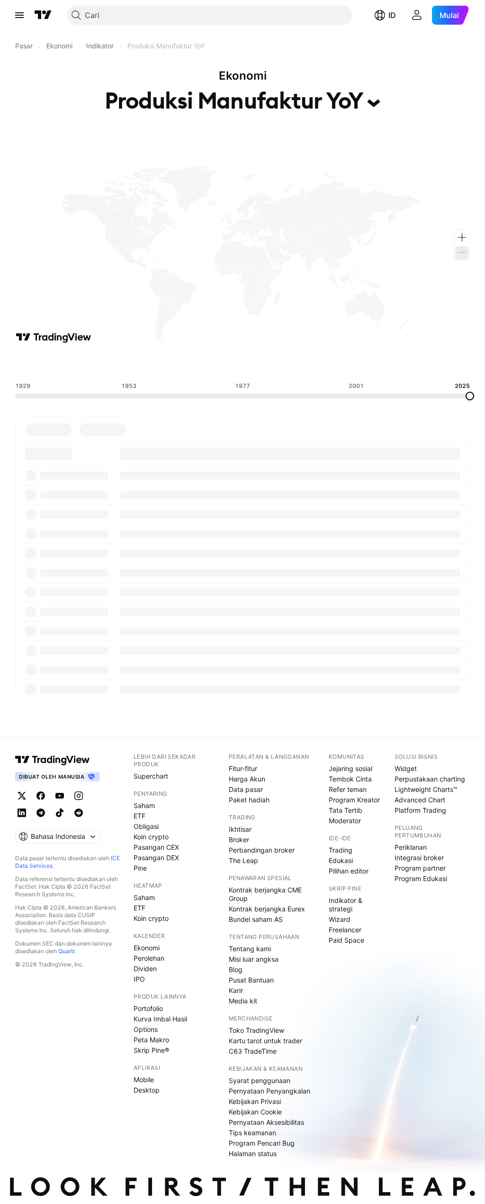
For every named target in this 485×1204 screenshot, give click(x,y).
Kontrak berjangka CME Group (265, 894)
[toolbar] (242, 363)
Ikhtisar (240, 829)
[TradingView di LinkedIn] (21, 812)
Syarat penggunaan (259, 1080)
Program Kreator (354, 800)
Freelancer (345, 930)
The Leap (243, 860)
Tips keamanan (252, 1133)
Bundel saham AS (256, 919)
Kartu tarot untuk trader (265, 1041)
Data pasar (246, 789)
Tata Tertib (345, 810)
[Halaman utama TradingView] (43, 15)
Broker (239, 840)
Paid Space (346, 940)
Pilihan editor (348, 871)
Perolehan (149, 958)
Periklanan (411, 847)
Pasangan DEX (156, 858)
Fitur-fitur (243, 768)
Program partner (420, 868)
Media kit (243, 1001)
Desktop (147, 1090)
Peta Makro (151, 1040)
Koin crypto (151, 837)
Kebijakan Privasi (255, 1101)
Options (146, 1029)
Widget (406, 768)
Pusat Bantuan (251, 980)
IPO (139, 979)
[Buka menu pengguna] (416, 15)
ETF (139, 816)
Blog (235, 969)
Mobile (144, 1079)
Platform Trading (420, 810)
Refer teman (348, 789)
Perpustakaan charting (430, 779)
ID (392, 15)
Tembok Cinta (350, 779)
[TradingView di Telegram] (40, 812)
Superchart (151, 776)
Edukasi (341, 860)
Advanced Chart (420, 800)
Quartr (66, 951)
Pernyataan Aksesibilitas (266, 1122)
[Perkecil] (461, 252)
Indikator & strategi (345, 904)
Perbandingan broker (262, 850)
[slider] (470, 396)
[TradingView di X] (21, 795)
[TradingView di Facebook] (40, 795)
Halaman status (253, 1153)
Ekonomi (147, 948)
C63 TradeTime (253, 1051)
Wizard (339, 919)
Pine (140, 868)
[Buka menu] (19, 15)
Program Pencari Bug (262, 1143)
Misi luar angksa (253, 959)
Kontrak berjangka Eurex (267, 909)
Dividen (145, 969)
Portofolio (148, 1008)
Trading (340, 850)
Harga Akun (247, 779)
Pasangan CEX (156, 847)
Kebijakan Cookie (255, 1112)
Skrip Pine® (151, 1050)
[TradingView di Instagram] (78, 795)
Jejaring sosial (350, 768)
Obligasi (146, 826)
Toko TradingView (256, 1030)
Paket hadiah (249, 800)
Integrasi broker (419, 858)
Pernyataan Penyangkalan (269, 1091)
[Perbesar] (461, 237)
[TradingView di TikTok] (59, 812)
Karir (236, 990)
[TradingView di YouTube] (59, 795)
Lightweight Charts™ (426, 789)
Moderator (345, 821)
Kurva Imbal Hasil (160, 1019)
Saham (144, 805)
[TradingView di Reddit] (78, 812)
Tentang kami (250, 949)
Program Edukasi (421, 878)
